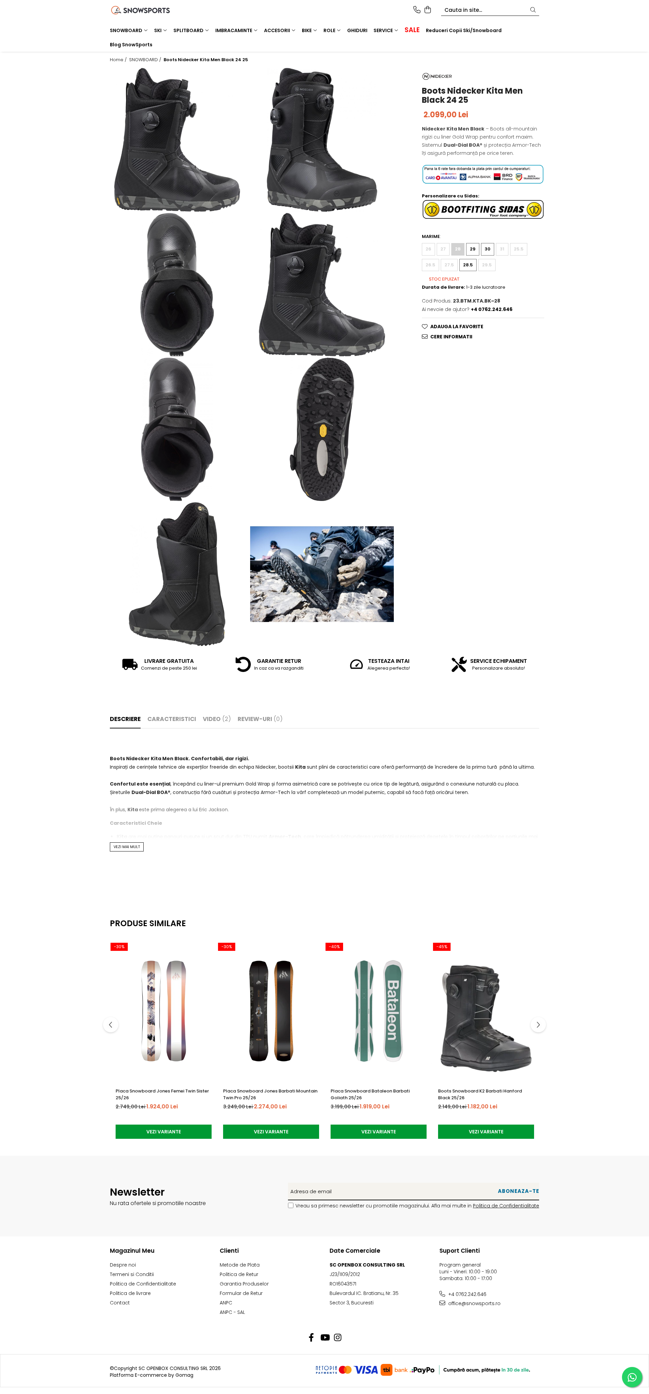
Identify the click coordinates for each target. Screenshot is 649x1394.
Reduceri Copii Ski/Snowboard (464, 30)
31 (502, 249)
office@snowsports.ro (474, 1303)
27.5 (449, 265)
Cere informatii (451, 336)
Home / (119, 60)
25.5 (519, 249)
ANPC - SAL (232, 1312)
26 (428, 249)
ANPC (226, 1302)
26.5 (430, 265)
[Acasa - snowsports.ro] (149, 10)
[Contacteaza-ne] (416, 10)
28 (458, 249)
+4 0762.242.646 (466, 1294)
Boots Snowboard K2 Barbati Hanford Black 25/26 (480, 1094)
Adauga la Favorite (456, 326)
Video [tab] (217, 719)
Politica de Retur (239, 1274)
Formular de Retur (241, 1293)
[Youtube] (325, 1338)
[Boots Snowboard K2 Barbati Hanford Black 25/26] (486, 1011)
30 (487, 249)
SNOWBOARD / (146, 60)
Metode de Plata (240, 1264)
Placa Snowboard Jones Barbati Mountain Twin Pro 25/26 (270, 1094)
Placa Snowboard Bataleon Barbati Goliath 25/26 (370, 1094)
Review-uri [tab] (260, 719)
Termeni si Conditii (132, 1274)
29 (473, 249)
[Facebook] (311, 1338)
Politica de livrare (130, 1293)
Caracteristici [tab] (171, 719)
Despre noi (123, 1264)
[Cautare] (533, 10)
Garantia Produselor (244, 1283)
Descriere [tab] (125, 719)
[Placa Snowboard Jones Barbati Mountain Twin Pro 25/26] (271, 1011)
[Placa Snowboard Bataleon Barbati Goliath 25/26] (379, 1011)
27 (443, 249)
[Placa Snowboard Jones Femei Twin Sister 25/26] (164, 1011)
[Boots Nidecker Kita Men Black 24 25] (177, 139)
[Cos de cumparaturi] (427, 10)
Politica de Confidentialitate (506, 1205)
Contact (120, 1302)
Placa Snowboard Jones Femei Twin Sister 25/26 (162, 1094)
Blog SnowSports (131, 44)
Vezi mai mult (127, 846)
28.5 (468, 265)
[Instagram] (338, 1338)
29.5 (487, 265)
